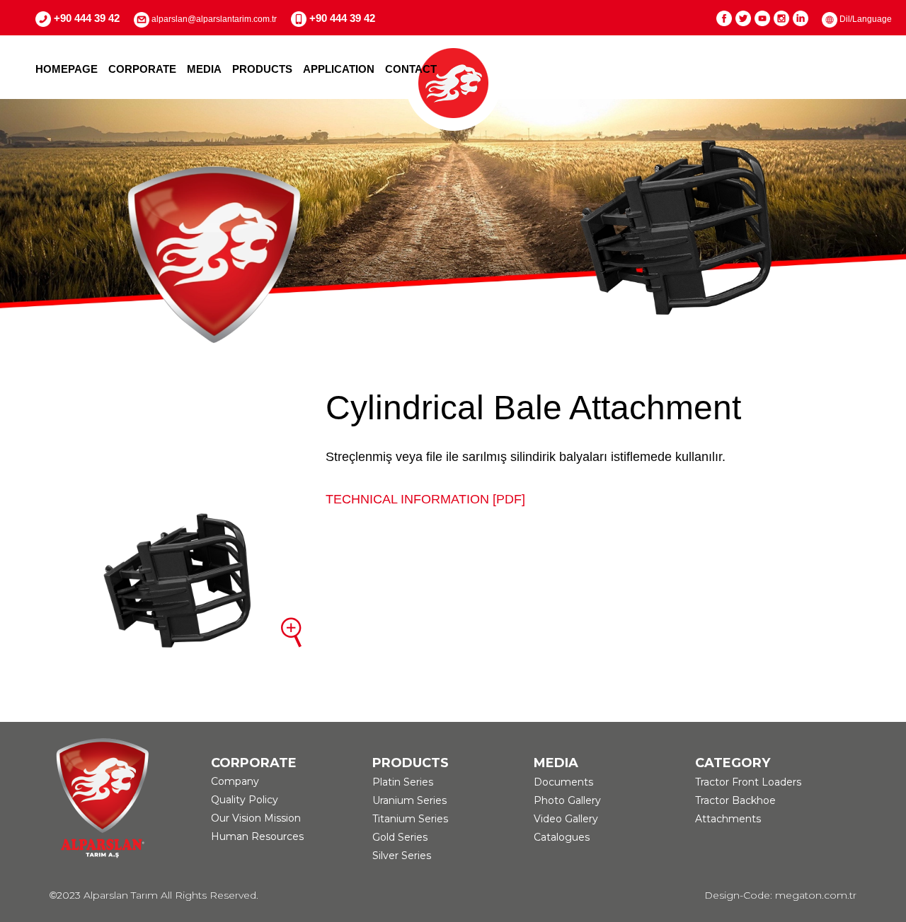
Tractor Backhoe (735, 800)
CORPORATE (142, 69)
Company (235, 781)
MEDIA (204, 69)
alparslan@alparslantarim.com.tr (213, 19)
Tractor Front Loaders (748, 782)
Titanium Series (410, 818)
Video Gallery (566, 818)
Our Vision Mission (256, 818)
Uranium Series (409, 800)
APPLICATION (338, 69)
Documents (563, 782)
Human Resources (257, 836)
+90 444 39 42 (85, 18)
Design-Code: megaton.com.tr (780, 895)
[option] (453, 227)
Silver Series (401, 855)
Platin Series (402, 782)
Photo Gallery (567, 800)
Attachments (728, 818)
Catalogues (562, 837)
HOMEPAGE (66, 69)
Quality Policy (244, 799)
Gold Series (400, 837)
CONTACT (411, 69)
